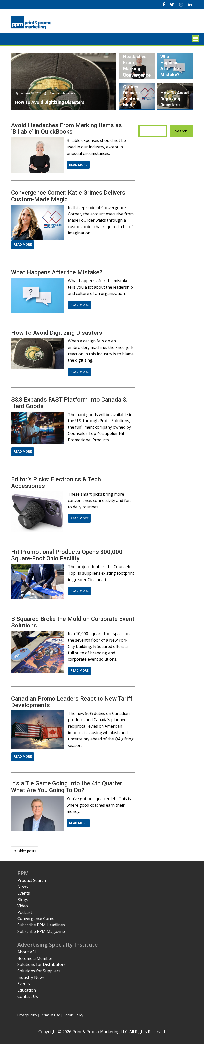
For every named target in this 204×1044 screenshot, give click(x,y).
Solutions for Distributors (41, 964)
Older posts (26, 850)
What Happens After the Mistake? (56, 272)
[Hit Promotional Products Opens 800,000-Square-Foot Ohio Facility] (37, 566)
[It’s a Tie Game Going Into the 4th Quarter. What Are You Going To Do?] (37, 798)
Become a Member (34, 958)
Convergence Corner (36, 918)
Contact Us (27, 996)
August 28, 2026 (31, 93)
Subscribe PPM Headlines (41, 925)
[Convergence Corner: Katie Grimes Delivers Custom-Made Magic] (37, 207)
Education (26, 990)
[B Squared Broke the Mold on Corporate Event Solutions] (37, 633)
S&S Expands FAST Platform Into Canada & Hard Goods (69, 403)
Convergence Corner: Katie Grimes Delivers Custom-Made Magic (68, 196)
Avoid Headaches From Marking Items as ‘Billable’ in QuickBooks (66, 128)
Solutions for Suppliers (38, 971)
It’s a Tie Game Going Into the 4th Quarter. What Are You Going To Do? (67, 786)
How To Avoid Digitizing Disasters (174, 98)
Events (23, 893)
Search (181, 130)
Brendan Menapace (62, 93)
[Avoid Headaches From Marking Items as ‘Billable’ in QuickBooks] (37, 140)
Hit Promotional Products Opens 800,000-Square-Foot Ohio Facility (68, 555)
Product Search (31, 880)
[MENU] (195, 38)
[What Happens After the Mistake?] (37, 280)
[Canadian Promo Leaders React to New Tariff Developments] (37, 713)
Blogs (22, 899)
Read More (78, 165)
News (22, 886)
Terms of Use (50, 1015)
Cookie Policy (73, 1015)
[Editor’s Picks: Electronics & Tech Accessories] (37, 494)
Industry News (31, 977)
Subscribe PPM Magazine (41, 931)
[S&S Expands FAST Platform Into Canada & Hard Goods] (37, 414)
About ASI (26, 952)
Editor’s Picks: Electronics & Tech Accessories (56, 482)
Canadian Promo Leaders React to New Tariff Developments (71, 702)
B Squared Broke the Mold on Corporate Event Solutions (72, 622)
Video (22, 906)
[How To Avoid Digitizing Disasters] (37, 340)
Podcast (24, 912)
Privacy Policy (27, 1015)
